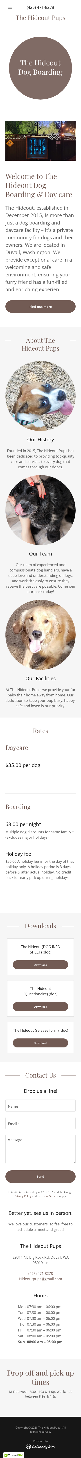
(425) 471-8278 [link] (40, 7)
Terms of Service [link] (47, 1196)
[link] (40, 17)
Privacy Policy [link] (22, 1196)
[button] (10, 7)
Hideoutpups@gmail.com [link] (40, 1278)
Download (40, 965)
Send (40, 1176)
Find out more (40, 306)
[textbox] (40, 1106)
